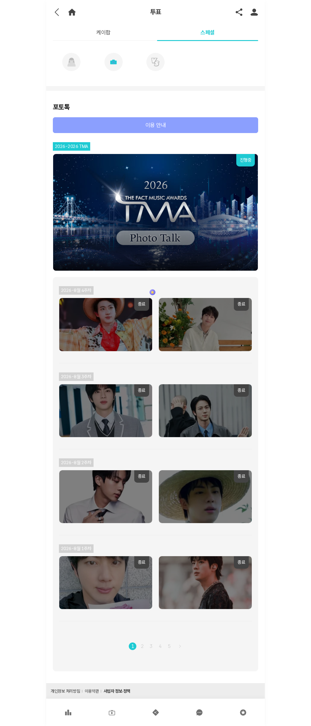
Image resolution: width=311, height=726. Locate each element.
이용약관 (92, 691)
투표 (155, 12)
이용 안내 (155, 125)
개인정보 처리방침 (65, 691)
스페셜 (207, 32)
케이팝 (103, 32)
